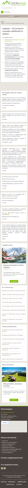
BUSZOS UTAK (10, 484)
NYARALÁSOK (11, 481)
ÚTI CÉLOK (19, 484)
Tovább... (13, 275)
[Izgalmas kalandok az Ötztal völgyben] (14, 255)
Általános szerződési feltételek (9, 442)
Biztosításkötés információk (8, 447)
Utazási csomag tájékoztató (8, 444)
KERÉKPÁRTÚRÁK (22, 481)
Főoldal (2, 21)
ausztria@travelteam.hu (7, 412)
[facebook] (2, 468)
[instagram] (5, 468)
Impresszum (5, 440)
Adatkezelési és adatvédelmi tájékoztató (11, 449)
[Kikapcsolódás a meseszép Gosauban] (14, 374)
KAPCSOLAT (4, 481)
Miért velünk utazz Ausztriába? (9, 450)
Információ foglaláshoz (7, 452)
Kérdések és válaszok (7, 446)
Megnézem (14, 281)
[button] (16, 16)
